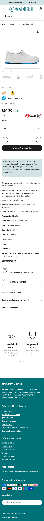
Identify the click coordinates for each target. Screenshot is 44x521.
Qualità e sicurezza (9, 421)
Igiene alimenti (7, 417)
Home (4, 24)
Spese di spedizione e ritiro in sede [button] (16, 300)
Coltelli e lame (7, 424)
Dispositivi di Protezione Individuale (15, 427)
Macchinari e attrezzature (11, 414)
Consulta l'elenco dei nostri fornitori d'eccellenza (20, 472)
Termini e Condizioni (9, 450)
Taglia (4, 120)
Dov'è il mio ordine (9, 456)
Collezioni (12, 24)
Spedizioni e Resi (8, 443)
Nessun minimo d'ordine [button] (11, 292)
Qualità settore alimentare (11, 431)
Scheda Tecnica (18, 281)
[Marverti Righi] (21, 9)
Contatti (5, 453)
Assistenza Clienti (8, 460)
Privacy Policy (7, 446)
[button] (39, 9)
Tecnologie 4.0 (7, 411)
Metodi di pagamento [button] (10, 307)
